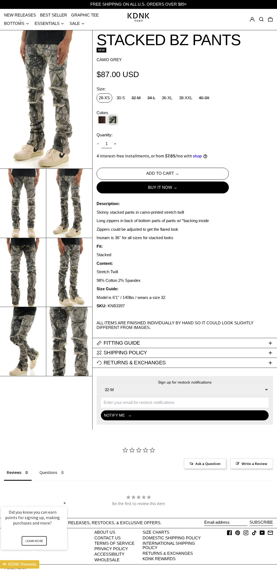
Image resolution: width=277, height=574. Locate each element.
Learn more (34, 541)
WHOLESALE (107, 559)
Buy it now (160, 187)
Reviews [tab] (14, 472)
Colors (102, 113)
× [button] (65, 503)
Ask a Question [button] (207, 463)
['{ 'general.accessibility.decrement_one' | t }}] (97, 143)
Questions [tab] (48, 472)
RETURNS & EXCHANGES (168, 553)
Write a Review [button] (254, 463)
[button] (270, 19)
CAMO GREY (109, 59)
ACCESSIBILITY (109, 554)
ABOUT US (104, 532)
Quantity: (105, 135)
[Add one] (115, 143)
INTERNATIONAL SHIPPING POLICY (169, 545)
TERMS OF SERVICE (114, 543)
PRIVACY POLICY (111, 548)
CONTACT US (107, 538)
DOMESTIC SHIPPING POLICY (172, 538)
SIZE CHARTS (156, 532)
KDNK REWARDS (159, 558)
